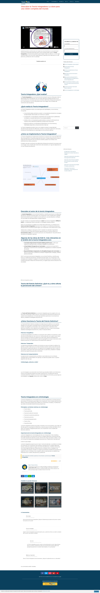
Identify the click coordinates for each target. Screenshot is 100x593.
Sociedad (60, 1)
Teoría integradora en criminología (71, 90)
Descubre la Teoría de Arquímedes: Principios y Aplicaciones (71, 165)
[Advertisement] (41, 18)
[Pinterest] (57, 573)
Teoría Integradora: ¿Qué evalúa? (71, 64)
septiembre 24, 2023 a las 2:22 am (31, 556)
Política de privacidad (44, 576)
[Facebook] (42, 573)
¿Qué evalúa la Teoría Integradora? (69, 67)
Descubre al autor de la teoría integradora (70, 74)
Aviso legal (58, 576)
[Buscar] (77, 128)
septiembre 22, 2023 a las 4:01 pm (35, 542)
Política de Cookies (51, 576)
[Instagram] (50, 573)
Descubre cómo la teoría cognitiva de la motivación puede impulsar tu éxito (71, 161)
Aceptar (96, 591)
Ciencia (71, 1)
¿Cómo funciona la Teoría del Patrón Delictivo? (70, 87)
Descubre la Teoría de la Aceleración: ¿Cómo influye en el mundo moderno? (71, 169)
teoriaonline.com (25, 471)
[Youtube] (53, 573)
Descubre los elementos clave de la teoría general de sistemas (71, 157)
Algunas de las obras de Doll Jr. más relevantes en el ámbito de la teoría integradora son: (71, 78)
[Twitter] (46, 573)
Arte (66, 1)
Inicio (48, 1)
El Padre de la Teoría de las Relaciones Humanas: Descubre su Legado (71, 153)
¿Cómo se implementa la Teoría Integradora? (71, 71)
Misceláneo (77, 1)
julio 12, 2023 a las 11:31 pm (30, 517)
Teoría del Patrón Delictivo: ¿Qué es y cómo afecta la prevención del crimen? (71, 83)
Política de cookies (46, 591)
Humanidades (54, 1)
